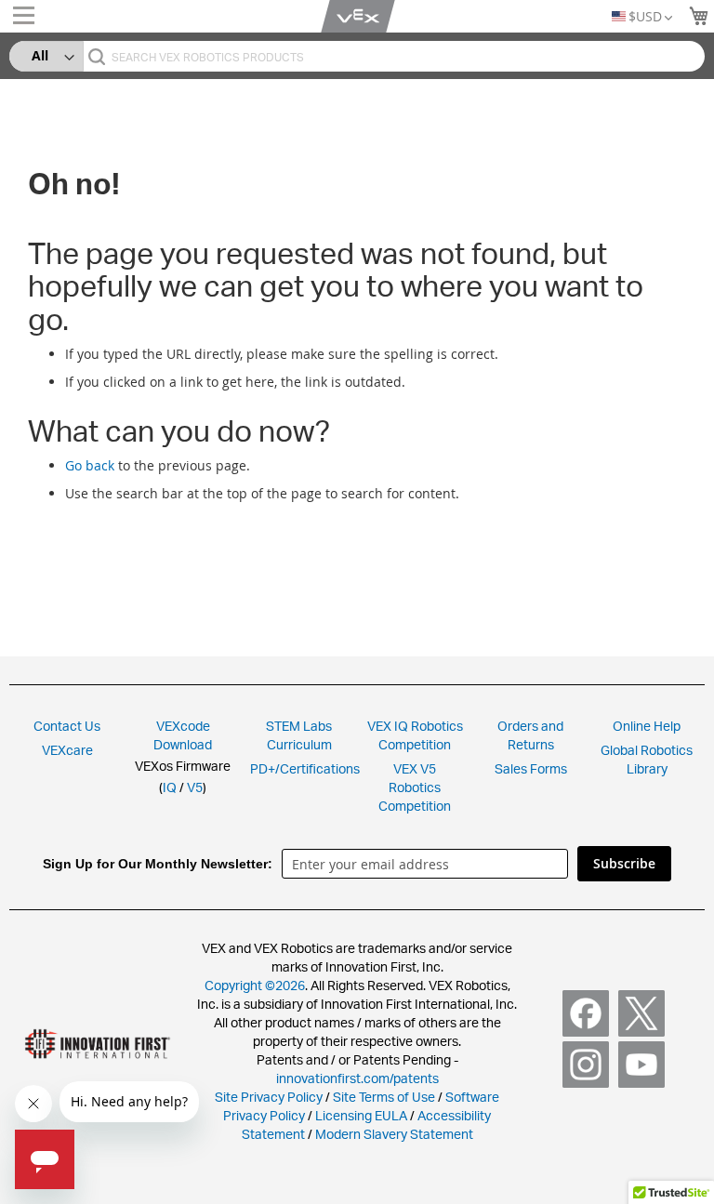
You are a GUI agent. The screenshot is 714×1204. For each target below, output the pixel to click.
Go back (89, 465)
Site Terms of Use (382, 1097)
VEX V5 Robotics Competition (414, 787)
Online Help (647, 726)
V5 (195, 787)
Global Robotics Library (647, 759)
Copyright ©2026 (255, 985)
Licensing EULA (361, 1115)
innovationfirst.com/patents (357, 1078)
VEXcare (67, 750)
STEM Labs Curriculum (299, 735)
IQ (170, 787)
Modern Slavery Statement (394, 1134)
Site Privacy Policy (269, 1097)
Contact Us (66, 726)
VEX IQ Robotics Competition (415, 735)
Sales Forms (531, 768)
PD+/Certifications (305, 768)
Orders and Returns (530, 735)
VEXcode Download (182, 735)
